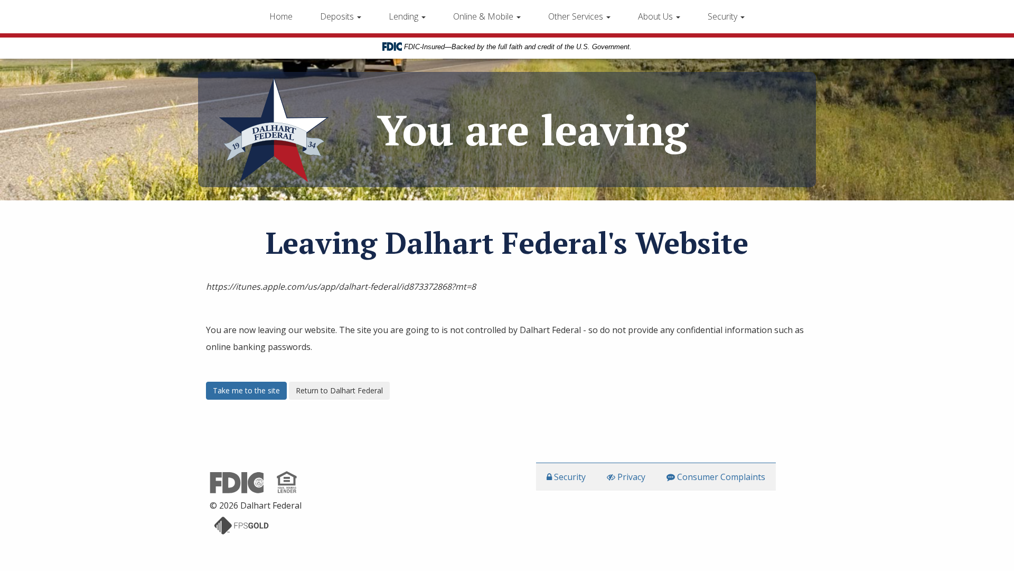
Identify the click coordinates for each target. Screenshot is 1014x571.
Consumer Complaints (720, 477)
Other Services (576, 16)
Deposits (338, 16)
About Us (656, 16)
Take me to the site (246, 390)
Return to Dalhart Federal (339, 390)
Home (281, 16)
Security (723, 16)
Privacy (630, 477)
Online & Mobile (484, 16)
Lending (404, 16)
